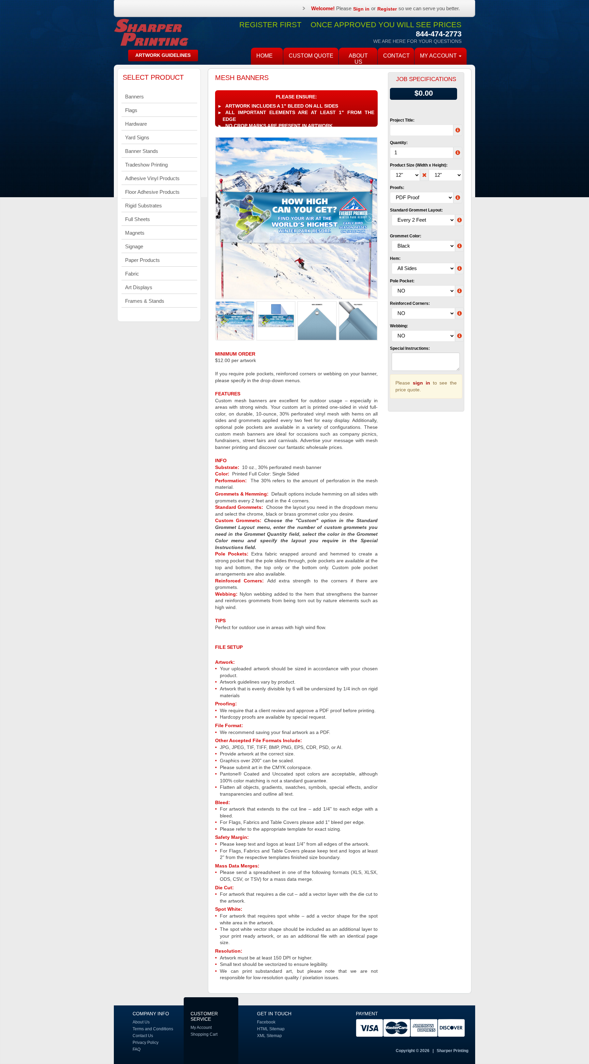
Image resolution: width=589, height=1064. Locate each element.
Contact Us (143, 1035)
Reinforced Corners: (410, 303)
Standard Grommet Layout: (416, 210)
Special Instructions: (410, 348)
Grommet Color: (405, 236)
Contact (396, 56)
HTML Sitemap (271, 1029)
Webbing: (399, 326)
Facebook (266, 1022)
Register (387, 9)
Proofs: (397, 187)
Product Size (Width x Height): (419, 165)
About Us (358, 59)
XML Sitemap (269, 1035)
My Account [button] (439, 56)
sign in (421, 383)
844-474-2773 (439, 34)
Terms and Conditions (153, 1029)
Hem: (395, 258)
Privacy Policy (145, 1042)
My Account (201, 1027)
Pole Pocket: (402, 281)
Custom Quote (311, 56)
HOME (264, 56)
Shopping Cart (204, 1034)
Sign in (361, 9)
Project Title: (402, 120)
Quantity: (399, 142)
